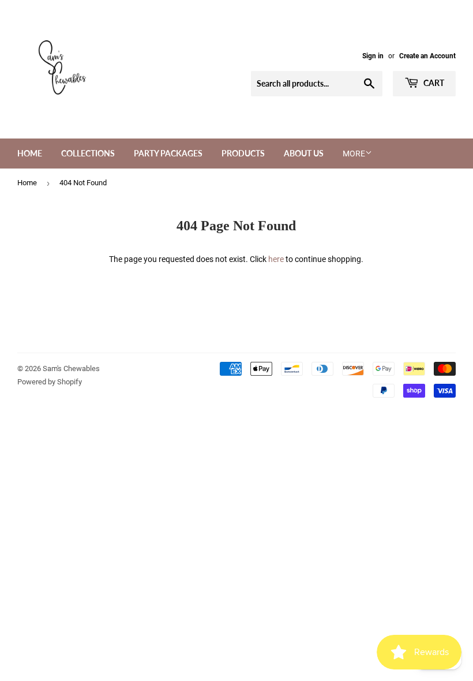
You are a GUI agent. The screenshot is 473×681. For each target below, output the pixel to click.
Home (29, 153)
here (276, 259)
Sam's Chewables (71, 368)
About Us (304, 153)
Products (243, 153)
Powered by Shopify (49, 381)
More (354, 153)
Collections (88, 153)
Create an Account (427, 56)
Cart (433, 83)
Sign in (373, 56)
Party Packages (168, 153)
